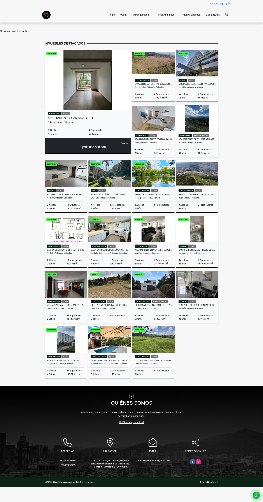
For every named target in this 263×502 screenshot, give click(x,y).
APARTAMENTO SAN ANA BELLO (71, 118)
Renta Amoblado (165, 14)
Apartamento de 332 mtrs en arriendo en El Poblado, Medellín (197, 139)
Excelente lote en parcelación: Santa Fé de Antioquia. (153, 84)
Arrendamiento (141, 14)
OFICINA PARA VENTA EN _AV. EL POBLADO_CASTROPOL (197, 84)
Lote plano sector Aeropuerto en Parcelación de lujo (109, 305)
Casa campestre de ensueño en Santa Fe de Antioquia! (109, 250)
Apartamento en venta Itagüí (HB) (153, 139)
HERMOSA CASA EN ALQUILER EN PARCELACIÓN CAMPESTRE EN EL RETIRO (153, 305)
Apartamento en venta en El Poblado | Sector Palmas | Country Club (153, 250)
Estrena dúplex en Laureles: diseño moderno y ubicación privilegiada (65, 194)
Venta (123, 14)
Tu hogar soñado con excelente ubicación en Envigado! (109, 194)
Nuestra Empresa (191, 14)
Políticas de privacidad (131, 422)
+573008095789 (67, 460)
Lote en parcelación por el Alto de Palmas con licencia (153, 360)
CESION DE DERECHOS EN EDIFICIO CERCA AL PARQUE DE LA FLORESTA (65, 250)
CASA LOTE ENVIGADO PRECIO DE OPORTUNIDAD (197, 250)
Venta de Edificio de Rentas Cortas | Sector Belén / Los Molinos (197, 305)
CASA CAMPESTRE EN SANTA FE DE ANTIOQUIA (109, 360)
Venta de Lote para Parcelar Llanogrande (153, 194)
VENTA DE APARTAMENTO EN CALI (63, 360)
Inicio (112, 14)
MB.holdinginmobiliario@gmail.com (152, 460)
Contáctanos (213, 14)
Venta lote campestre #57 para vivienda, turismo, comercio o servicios (197, 194)
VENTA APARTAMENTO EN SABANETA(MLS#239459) (65, 305)
